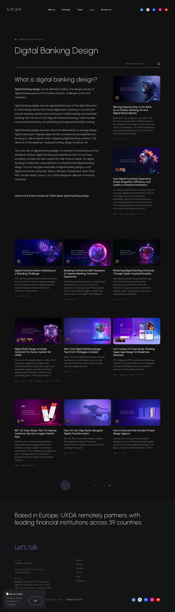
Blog (92, 9)
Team (80, 9)
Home (79, 560)
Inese (24, 381)
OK (35, 600)
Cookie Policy (11, 604)
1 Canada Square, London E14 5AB (34, 588)
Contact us (106, 9)
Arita (16, 381)
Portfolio (66, 9)
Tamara (38, 381)
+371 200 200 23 (22, 572)
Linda (122, 214)
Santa (47, 381)
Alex (114, 139)
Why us (51, 9)
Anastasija (131, 214)
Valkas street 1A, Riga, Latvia (35, 581)
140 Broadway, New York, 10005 (35, 585)
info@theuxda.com (23, 563)
